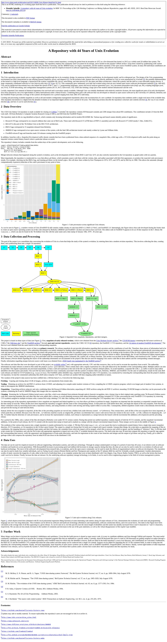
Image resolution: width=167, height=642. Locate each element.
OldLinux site (15, 343)
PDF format (30, 18)
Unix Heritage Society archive (107, 341)
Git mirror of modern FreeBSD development (145, 343)
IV (35, 102)
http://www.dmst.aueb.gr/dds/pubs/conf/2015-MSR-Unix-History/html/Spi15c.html (31, 2)
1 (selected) (14, 14)
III (8, 102)
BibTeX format (35, 22)
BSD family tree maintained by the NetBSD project (81, 361)
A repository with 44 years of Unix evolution (36, 8)
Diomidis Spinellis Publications (12, 35)
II (146, 100)
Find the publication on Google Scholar (15, 26)
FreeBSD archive (33, 343)
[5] (2, 592)
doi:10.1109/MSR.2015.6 (16, 10)
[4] (2, 587)
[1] (2, 571)
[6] (2, 597)
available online (59, 365)
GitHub (54, 112)
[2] (2, 576)
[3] (2, 581)
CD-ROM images (128, 341)
